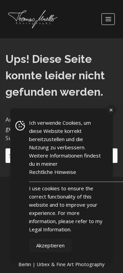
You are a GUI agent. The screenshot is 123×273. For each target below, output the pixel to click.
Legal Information (49, 229)
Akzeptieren (50, 245)
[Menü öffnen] (108, 19)
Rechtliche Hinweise (52, 171)
